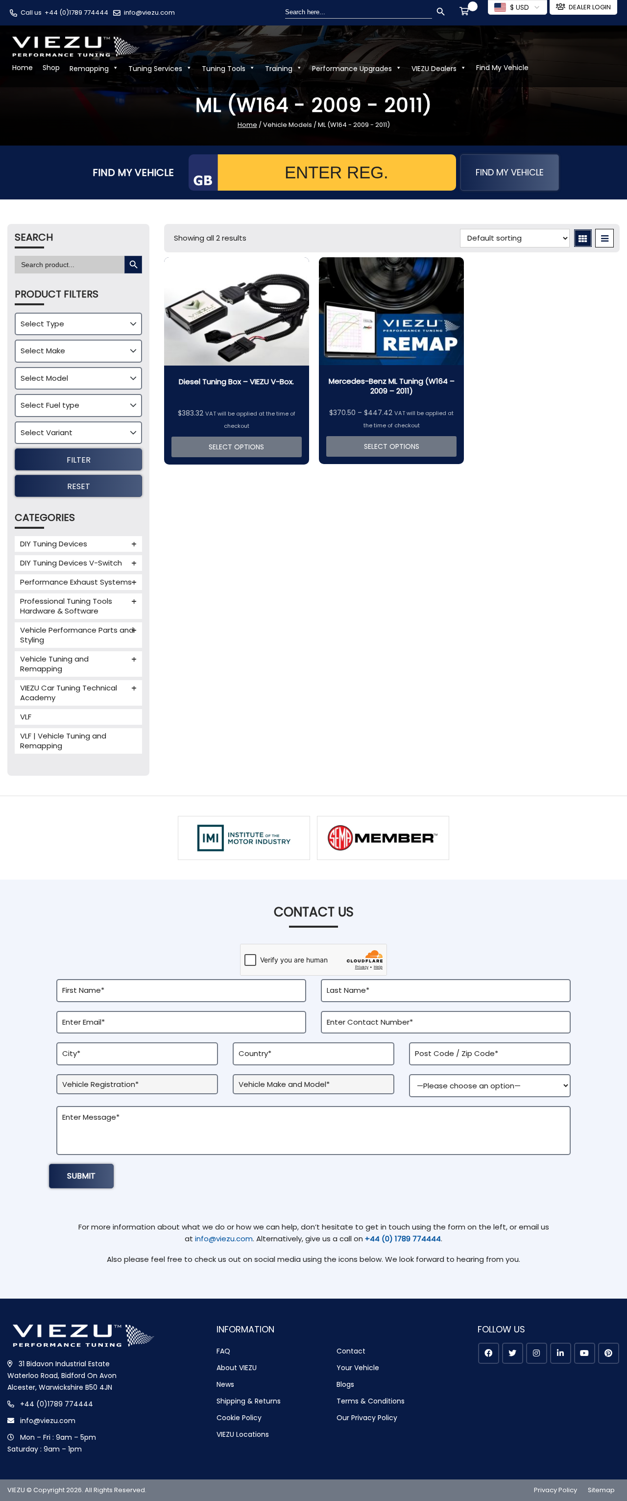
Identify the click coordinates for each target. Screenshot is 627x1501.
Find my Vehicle (510, 172)
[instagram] (536, 1353)
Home (22, 68)
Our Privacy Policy (367, 1418)
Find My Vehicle (502, 68)
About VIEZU (237, 1368)
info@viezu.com (149, 12)
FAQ (223, 1351)
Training (278, 69)
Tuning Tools (223, 69)
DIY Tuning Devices (53, 544)
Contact (351, 1351)
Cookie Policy (239, 1418)
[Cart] (465, 12)
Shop (51, 68)
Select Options (236, 447)
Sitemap (601, 1490)
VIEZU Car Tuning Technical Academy (68, 693)
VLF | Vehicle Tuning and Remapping (63, 741)
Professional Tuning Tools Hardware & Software (66, 606)
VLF (25, 717)
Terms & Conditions (371, 1401)
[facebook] (488, 1353)
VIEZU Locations (243, 1434)
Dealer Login (590, 7)
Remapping (89, 69)
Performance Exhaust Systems (76, 582)
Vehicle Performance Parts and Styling (77, 635)
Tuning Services (155, 69)
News (225, 1384)
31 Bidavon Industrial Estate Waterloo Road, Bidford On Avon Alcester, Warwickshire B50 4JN (62, 1375)
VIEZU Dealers (434, 69)
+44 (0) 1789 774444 (403, 1238)
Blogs (345, 1384)
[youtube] (584, 1353)
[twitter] (512, 1353)
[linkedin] (560, 1353)
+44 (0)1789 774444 (76, 12)
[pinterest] (608, 1353)
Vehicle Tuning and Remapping (54, 664)
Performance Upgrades (352, 69)
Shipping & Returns (249, 1401)
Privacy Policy (555, 1490)
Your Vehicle (358, 1368)
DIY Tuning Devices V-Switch (71, 563)
